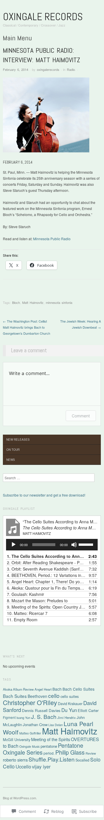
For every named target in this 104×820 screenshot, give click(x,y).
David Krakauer (70, 703)
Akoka (7, 689)
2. (46, 562)
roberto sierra (15, 760)
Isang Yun (23, 717)
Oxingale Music (29, 746)
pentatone (49, 746)
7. (25, 594)
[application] (52, 544)
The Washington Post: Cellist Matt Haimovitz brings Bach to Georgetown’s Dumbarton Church (26, 327)
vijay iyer (41, 766)
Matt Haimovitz (33, 302)
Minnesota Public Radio (52, 238)
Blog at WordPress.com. (20, 798)
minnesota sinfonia (59, 302)
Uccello (23, 766)
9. (46, 607)
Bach (57, 689)
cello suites (69, 696)
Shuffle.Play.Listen (52, 759)
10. (27, 613)
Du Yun (69, 710)
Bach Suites (15, 696)
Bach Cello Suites (78, 689)
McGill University (16, 739)
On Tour (13, 450)
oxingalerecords (48, 69)
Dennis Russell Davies (41, 710)
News (10, 460)
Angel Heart (43, 689)
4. (46, 575)
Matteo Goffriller (30, 733)
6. (46, 588)
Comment (81, 415)
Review (91, 753)
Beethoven (37, 696)
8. (37, 600)
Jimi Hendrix (66, 717)
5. (46, 581)
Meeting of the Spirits (50, 739)
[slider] (87, 544)
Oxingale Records (43, 16)
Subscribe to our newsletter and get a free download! (44, 495)
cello (54, 695)
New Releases (18, 440)
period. (49, 753)
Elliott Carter (88, 710)
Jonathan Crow (35, 724)
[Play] (13, 545)
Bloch (16, 302)
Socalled (82, 760)
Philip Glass (70, 752)
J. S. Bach (43, 716)
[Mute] (74, 545)
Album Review (23, 689)
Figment (9, 717)
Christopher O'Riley (30, 702)
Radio (71, 69)
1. (46, 556)
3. (46, 569)
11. (22, 619)
